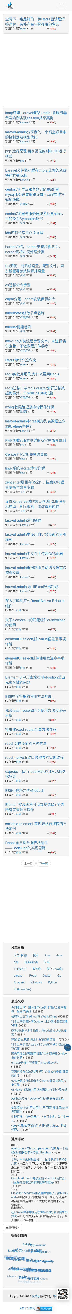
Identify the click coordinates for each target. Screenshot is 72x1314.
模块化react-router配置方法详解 (30, 729)
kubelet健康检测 (18, 326)
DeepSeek (24, 1279)
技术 (22, 223)
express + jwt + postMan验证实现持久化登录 (35, 774)
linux (22, 458)
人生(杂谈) (20, 955)
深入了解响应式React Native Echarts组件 (34, 603)
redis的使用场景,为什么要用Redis (32, 373)
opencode (48, 1258)
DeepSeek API (32, 1280)
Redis (23, 28)
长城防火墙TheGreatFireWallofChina (34, 1016)
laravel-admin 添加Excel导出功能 (31, 586)
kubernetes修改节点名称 (25, 312)
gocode (43, 1248)
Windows (36, 982)
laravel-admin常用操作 (23, 520)
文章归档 (12, 1228)
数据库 (23, 204)
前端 (18, 610)
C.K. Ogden (41, 1275)
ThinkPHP (20, 969)
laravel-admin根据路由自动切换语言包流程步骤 (35, 570)
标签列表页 (19, 1235)
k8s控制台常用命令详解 (24, 232)
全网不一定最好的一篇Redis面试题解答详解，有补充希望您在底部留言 (35, 21)
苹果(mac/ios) (22, 989)
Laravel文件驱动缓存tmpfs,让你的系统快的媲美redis (35, 172)
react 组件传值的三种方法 (26, 743)
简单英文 (24, 1272)
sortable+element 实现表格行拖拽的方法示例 (36, 826)
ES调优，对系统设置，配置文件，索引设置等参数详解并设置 (34, 268)
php (22, 160)
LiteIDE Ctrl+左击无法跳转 (25, 1245)
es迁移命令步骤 (18, 284)
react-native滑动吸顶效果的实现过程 (34, 757)
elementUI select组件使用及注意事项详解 (34, 660)
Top (67, 1047)
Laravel (24, 122)
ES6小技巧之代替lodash (24, 790)
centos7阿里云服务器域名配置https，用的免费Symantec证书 (35, 216)
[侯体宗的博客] (10, 5)
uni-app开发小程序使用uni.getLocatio (34, 1062)
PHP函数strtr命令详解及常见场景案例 (35, 440)
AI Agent (19, 982)
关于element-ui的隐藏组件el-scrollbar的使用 (35, 622)
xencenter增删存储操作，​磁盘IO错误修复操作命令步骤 (34, 484)
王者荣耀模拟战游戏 (38, 1264)
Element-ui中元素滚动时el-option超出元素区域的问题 (35, 679)
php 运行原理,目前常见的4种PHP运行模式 (35, 153)
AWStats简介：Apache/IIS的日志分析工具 (37, 1098)
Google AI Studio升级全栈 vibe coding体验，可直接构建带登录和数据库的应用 (39, 1180)
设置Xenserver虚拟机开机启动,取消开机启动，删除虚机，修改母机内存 (35, 504)
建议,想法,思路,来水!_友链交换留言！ (34, 1039)
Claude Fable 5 (16, 1273)
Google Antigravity (41, 1255)
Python (52, 982)
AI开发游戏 (29, 1263)
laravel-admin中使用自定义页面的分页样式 (35, 537)
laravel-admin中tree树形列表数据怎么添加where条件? (35, 423)
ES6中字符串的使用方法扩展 (28, 696)
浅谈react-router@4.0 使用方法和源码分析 (35, 713)
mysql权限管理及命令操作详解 (29, 406)
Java (59, 955)
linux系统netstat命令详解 (25, 468)
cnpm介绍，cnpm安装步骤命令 (30, 298)
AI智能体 (45, 1267)
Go (59, 975)
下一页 (43, 863)
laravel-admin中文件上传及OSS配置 (34, 553)
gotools (35, 1246)
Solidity (27, 1242)
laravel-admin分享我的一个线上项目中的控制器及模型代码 (35, 134)
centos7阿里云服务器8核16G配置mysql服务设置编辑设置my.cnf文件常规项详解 (35, 194)
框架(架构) (25, 317)
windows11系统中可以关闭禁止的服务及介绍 (39, 1089)
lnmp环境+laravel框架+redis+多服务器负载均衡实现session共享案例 (36, 115)
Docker (46, 975)
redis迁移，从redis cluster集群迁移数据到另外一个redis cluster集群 (35, 390)
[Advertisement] (36, 70)
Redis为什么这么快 (20, 359)
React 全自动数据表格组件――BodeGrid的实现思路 (26, 845)
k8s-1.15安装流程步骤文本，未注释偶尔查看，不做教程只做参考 (35, 343)
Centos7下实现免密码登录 (26, 454)
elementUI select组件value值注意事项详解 (35, 641)
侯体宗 (35, 1296)
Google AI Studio (23, 1253)
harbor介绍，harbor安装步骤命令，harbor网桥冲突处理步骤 (33, 249)
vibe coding (33, 1253)
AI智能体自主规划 (19, 1263)
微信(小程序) (55, 969)
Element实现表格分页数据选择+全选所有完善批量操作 (34, 807)
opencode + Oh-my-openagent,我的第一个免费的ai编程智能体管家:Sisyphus (39, 1150)
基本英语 (33, 1273)
